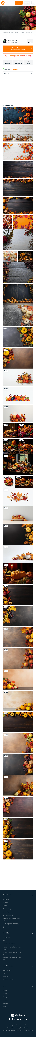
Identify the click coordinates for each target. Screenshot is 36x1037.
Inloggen (27, 3)
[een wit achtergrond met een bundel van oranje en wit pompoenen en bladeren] (18, 153)
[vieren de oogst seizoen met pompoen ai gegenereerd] (10, 284)
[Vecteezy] (3, 3)
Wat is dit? (15, 69)
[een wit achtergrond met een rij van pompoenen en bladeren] (18, 135)
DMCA (4, 1012)
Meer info (6, 75)
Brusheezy (6, 971)
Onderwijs (6, 984)
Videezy (5, 977)
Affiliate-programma (9, 1016)
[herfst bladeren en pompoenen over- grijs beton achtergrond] (6, 272)
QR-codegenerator (8, 999)
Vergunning (6, 1009)
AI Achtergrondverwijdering (11, 995)
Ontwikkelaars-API (8, 987)
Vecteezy (5, 974)
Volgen (30, 42)
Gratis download (18, 48)
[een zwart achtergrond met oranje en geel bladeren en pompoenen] (18, 117)
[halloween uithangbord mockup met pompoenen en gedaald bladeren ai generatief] (18, 322)
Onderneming (7, 981)
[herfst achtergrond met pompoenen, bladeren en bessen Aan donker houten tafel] (18, 189)
